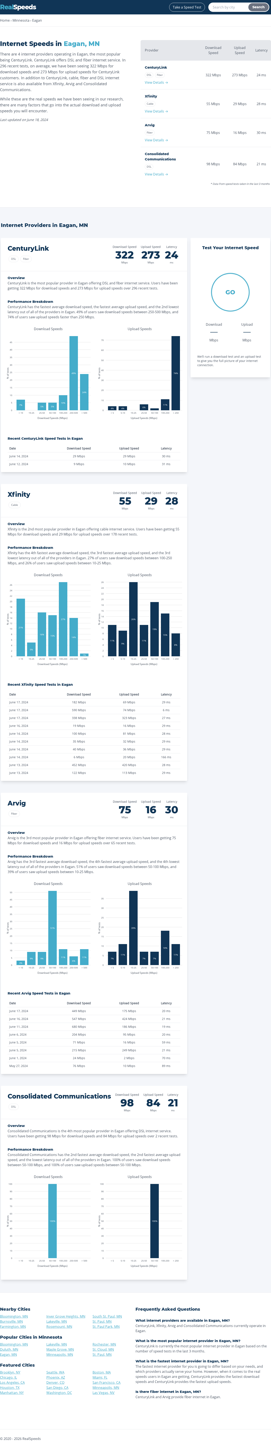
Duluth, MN (9, 1349)
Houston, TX (9, 1387)
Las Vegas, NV (104, 1392)
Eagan (37, 20)
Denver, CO (55, 1382)
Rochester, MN (104, 1344)
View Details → (156, 82)
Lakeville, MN (56, 1321)
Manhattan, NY (12, 1392)
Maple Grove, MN (60, 1349)
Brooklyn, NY (10, 1372)
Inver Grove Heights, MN (65, 1316)
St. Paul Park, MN (106, 1326)
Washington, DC (59, 1392)
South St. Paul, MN (107, 1316)
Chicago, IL (8, 1377)
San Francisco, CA (106, 1382)
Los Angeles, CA (12, 1382)
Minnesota (20, 20)
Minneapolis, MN (59, 1354)
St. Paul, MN (102, 1321)
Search (258, 7)
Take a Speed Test (187, 7)
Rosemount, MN (59, 1326)
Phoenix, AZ (55, 1377)
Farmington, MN (13, 1326)
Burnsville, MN (11, 1321)
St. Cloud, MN (103, 1349)
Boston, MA (102, 1372)
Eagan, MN (8, 1354)
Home (5, 20)
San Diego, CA (57, 1387)
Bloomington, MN (14, 1316)
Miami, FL (100, 1377)
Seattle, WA (55, 1372)
